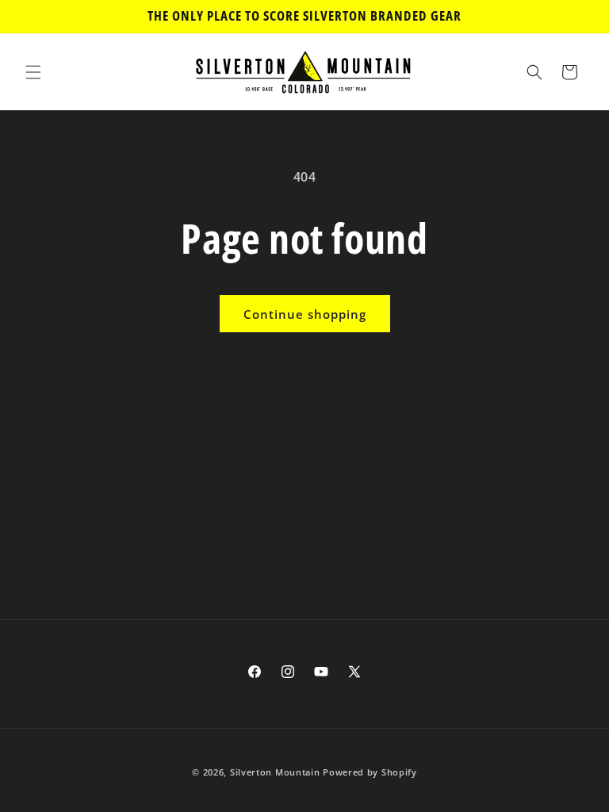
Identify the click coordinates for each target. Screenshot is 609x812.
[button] (33, 72)
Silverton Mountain (275, 772)
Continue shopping (304, 314)
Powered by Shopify (370, 772)
